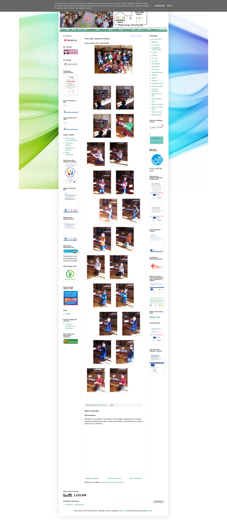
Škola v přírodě (157, 104)
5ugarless (122, 511)
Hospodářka (91, 29)
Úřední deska (157, 99)
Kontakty (116, 29)
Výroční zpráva (157, 86)
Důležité (155, 42)
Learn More (160, 6)
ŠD (76, 29)
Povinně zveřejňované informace (70, 326)
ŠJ (82, 29)
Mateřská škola (157, 72)
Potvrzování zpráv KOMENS (71, 139)
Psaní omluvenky (69, 154)
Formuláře (155, 45)
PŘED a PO (155, 317)
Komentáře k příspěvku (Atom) (112, 482)
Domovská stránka (114, 478)
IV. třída (154, 61)
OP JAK (144, 29)
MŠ (70, 29)
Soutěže (155, 81)
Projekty (155, 75)
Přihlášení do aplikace (70, 149)
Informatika (156, 64)
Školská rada (104, 29)
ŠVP (153, 101)
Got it (170, 6)
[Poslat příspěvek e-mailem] (111, 405)
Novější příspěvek (91, 478)
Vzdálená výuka (158, 83)
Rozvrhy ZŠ (127, 29)
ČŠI (136, 29)
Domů (63, 29)
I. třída (154, 52)
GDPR (67, 314)
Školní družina (157, 112)
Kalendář (154, 29)
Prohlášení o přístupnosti (74, 504)
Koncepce (155, 69)
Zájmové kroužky (155, 90)
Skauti (154, 78)
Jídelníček (155, 66)
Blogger (150, 511)
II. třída (154, 55)
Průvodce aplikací (68, 144)
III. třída (154, 58)
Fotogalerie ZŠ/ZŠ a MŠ (156, 49)
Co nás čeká (156, 39)
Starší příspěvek (136, 478)
